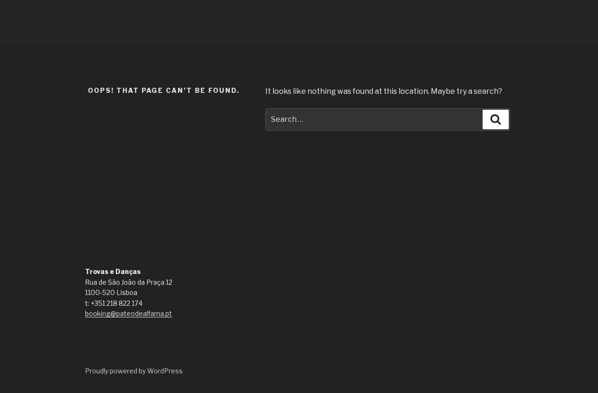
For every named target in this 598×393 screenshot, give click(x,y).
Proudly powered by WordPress (134, 371)
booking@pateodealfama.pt (128, 313)
